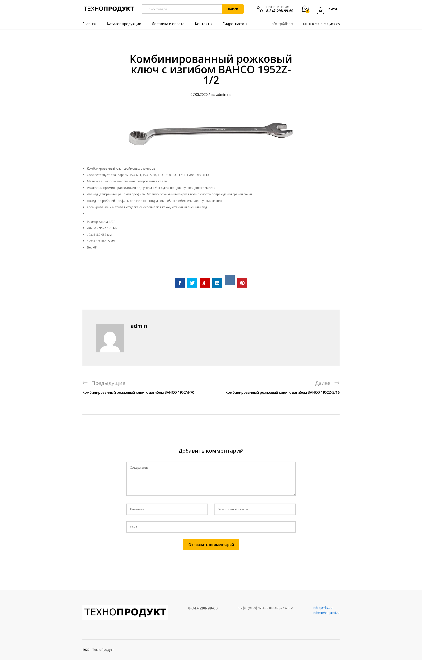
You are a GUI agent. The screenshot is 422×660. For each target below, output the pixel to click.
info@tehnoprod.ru (326, 613)
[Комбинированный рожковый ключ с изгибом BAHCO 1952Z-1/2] (180, 283)
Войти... (333, 9)
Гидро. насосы (235, 23)
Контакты (203, 23)
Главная (89, 23)
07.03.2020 (199, 94)
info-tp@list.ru (282, 23)
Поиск (233, 9)
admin (221, 94)
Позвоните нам (277, 7)
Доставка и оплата (168, 23)
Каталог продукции (124, 23)
